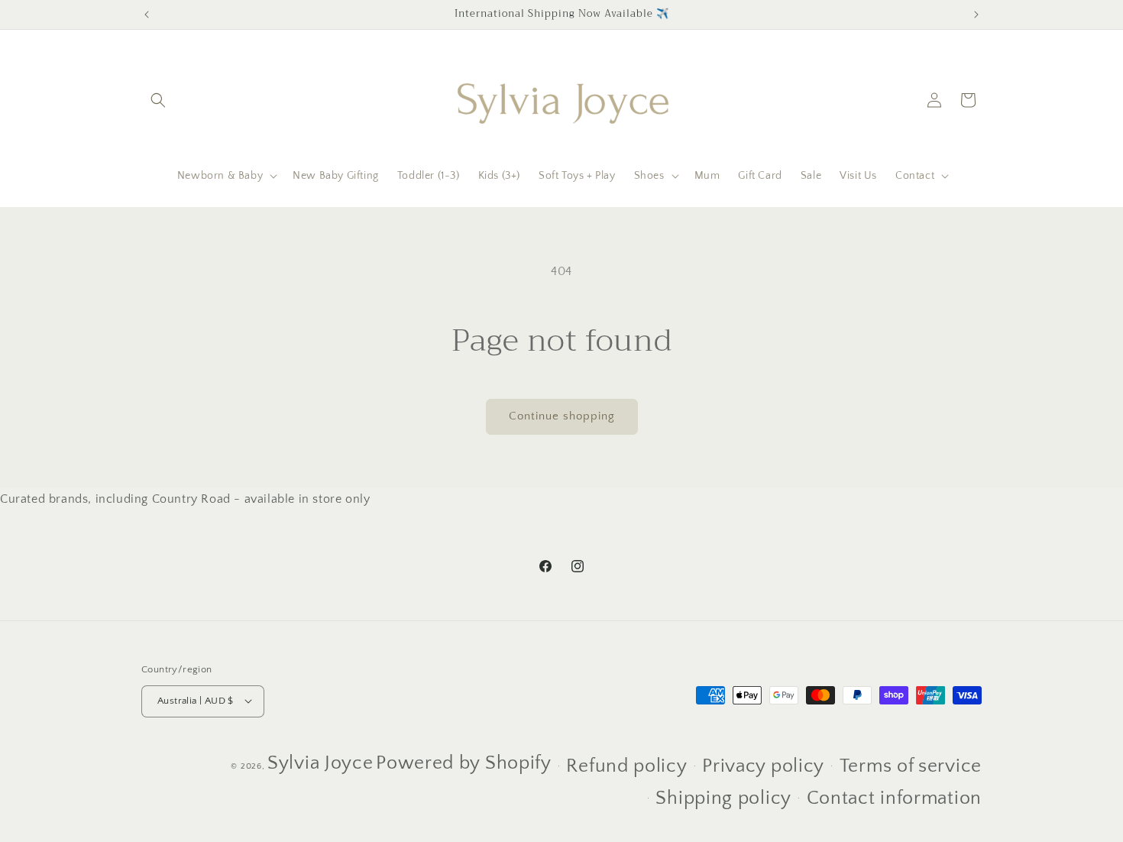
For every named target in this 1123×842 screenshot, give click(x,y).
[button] (158, 100)
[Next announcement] (976, 14)
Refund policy (626, 765)
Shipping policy (723, 798)
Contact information (894, 798)
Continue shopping (562, 416)
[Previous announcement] (146, 14)
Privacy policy (763, 765)
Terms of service (911, 765)
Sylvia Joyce (320, 762)
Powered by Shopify (464, 762)
